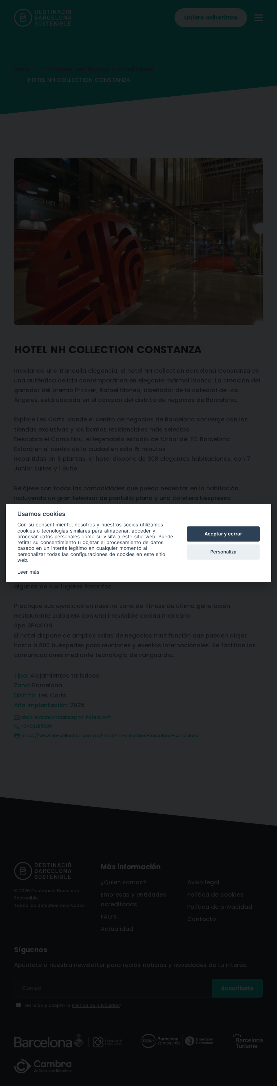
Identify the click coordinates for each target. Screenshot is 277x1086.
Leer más (28, 572)
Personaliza (223, 552)
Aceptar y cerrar (223, 534)
